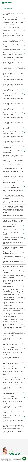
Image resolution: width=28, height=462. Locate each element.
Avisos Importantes (8, 8)
